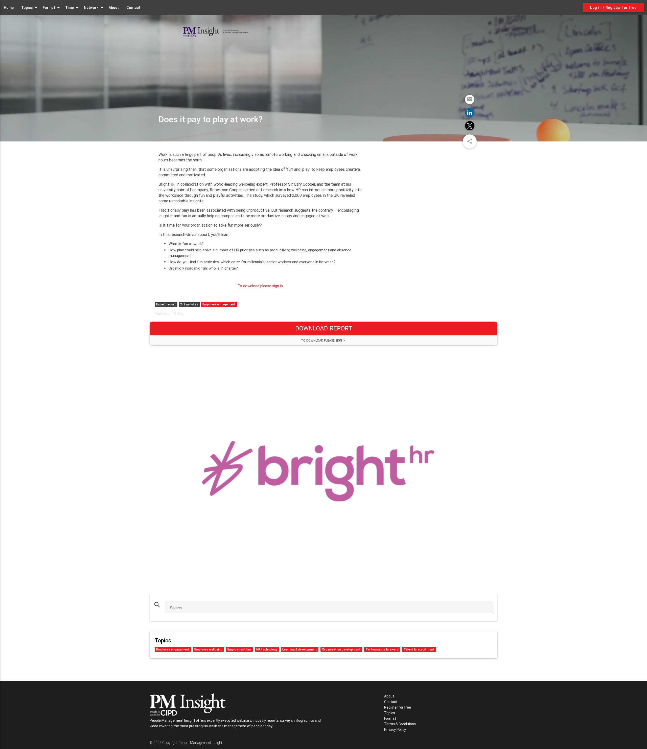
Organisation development (341, 649)
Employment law (239, 649)
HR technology (266, 649)
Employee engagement (219, 304)
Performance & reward (382, 649)
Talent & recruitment (419, 649)
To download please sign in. (261, 285)
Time (69, 7)
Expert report (166, 304)
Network (91, 7)
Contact (133, 7)
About (114, 7)
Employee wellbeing (208, 649)
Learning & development (299, 649)
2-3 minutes (189, 304)
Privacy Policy (395, 729)
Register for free (397, 707)
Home (9, 7)
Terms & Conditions (400, 724)
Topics (27, 7)
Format (49, 7)
